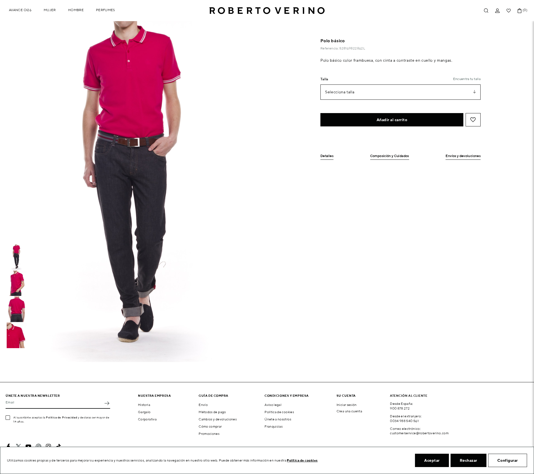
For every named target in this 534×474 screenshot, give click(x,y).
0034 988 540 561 (404, 421)
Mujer (50, 10)
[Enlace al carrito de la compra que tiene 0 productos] (519, 10)
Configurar (507, 460)
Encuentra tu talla (467, 79)
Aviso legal (272, 405)
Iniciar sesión (347, 405)
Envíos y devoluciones (463, 156)
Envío (203, 405)
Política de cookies (279, 412)
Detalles (326, 156)
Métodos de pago (212, 412)
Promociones (209, 433)
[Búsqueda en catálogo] (486, 10)
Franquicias (273, 426)
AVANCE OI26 (20, 10)
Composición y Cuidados (389, 156)
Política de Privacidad (61, 417)
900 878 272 (400, 408)
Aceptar (432, 460)
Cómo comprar (210, 426)
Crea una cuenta (349, 411)
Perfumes (105, 10)
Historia (144, 405)
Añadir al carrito (392, 120)
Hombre (76, 10)
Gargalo (144, 412)
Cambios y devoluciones (218, 419)
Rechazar (468, 460)
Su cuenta (346, 395)
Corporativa (147, 419)
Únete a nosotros (277, 419)
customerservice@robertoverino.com (419, 433)
